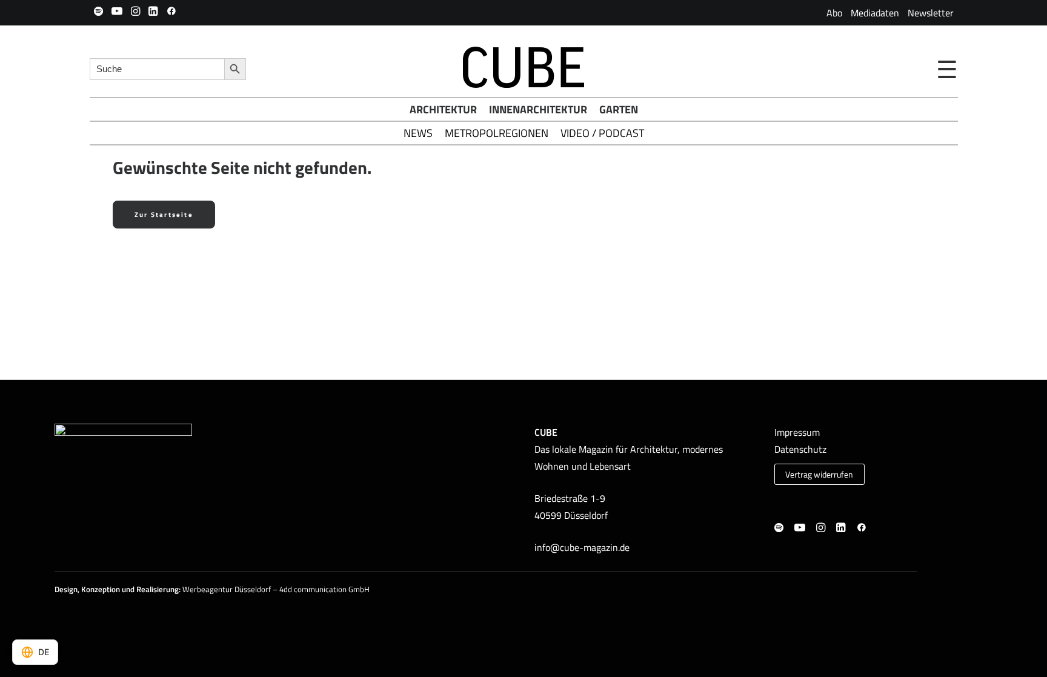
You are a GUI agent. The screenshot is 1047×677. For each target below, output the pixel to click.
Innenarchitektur (538, 109)
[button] (98, 11)
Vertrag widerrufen (819, 474)
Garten (618, 109)
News (418, 133)
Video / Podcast (602, 133)
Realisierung (157, 589)
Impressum (797, 432)
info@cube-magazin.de (582, 547)
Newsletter (931, 12)
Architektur (443, 109)
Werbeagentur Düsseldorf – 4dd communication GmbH (276, 589)
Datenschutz (800, 449)
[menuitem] (834, 12)
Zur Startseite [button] (164, 214)
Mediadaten (875, 12)
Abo (834, 12)
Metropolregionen (496, 133)
